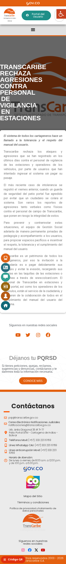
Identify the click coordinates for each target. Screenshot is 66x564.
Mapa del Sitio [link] (33, 496)
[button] (33, 29)
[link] (61, 14)
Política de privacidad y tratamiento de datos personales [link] (33, 509)
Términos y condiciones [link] (33, 502)
